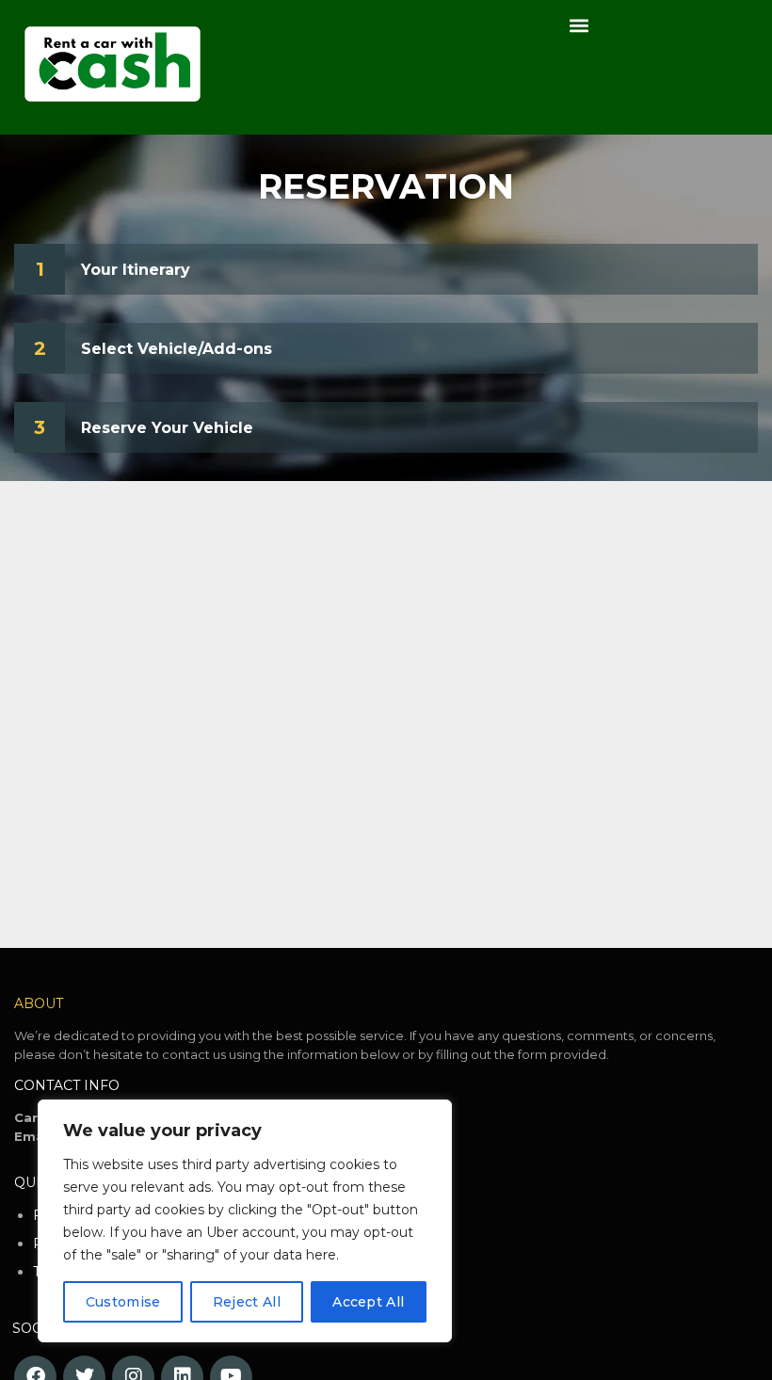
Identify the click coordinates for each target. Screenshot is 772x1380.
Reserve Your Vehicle (167, 428)
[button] (579, 24)
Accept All (368, 1301)
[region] (245, 1220)
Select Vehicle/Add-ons (176, 349)
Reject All (247, 1301)
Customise (123, 1301)
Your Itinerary (135, 270)
